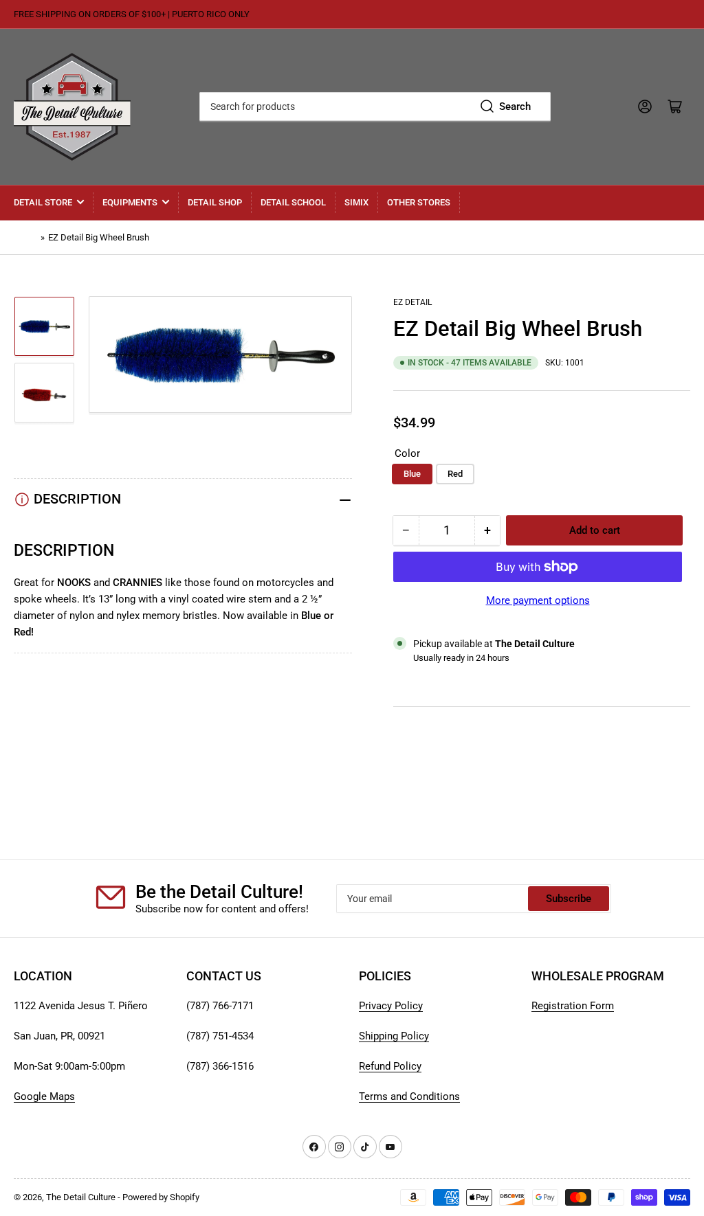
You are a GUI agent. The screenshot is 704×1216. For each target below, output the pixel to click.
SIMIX (356, 202)
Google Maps (44, 1096)
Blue (412, 474)
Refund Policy (390, 1066)
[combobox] (375, 106)
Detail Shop (215, 202)
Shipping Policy (394, 1036)
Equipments (129, 202)
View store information (461, 674)
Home (25, 237)
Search (515, 106)
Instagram (416, 769)
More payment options (538, 600)
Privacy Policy (391, 1006)
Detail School (293, 202)
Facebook (416, 785)
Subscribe (568, 898)
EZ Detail (412, 302)
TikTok (409, 752)
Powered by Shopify (160, 1197)
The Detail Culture (81, 1197)
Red (455, 474)
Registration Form (572, 1006)
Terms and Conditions (409, 1096)
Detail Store (43, 202)
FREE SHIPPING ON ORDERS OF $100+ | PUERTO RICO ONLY (132, 14)
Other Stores (418, 202)
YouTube (413, 736)
